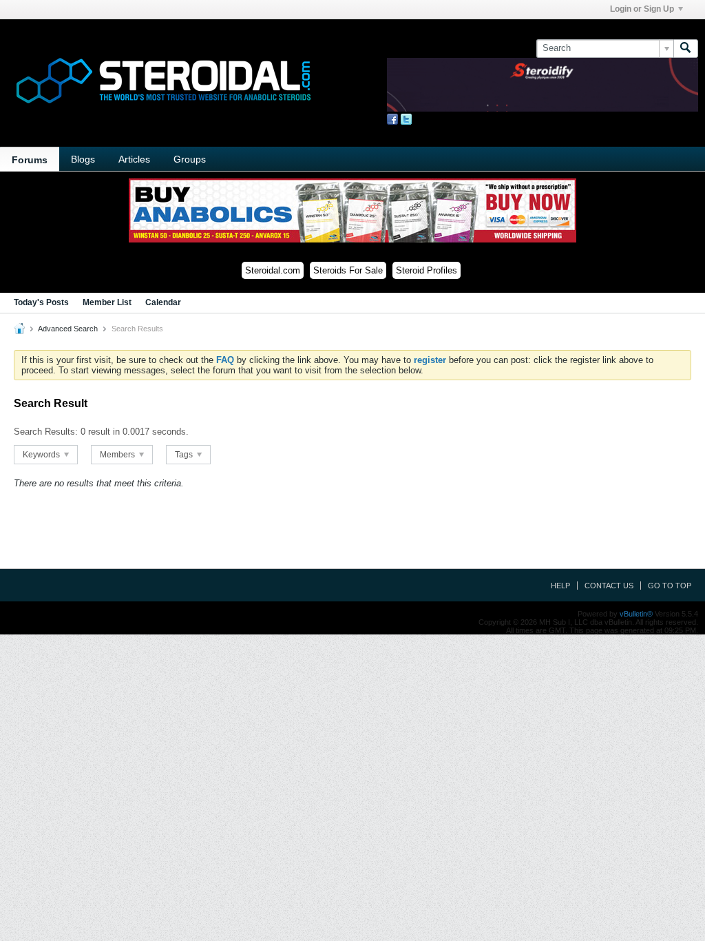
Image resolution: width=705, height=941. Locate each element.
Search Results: (46, 431)
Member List (107, 302)
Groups (189, 159)
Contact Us (609, 585)
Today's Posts (41, 302)
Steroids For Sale (348, 270)
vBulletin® (636, 614)
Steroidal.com (272, 270)
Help (560, 585)
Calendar (163, 302)
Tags (185, 454)
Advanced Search (68, 328)
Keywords (42, 454)
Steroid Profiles (426, 270)
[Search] (685, 48)
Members (118, 454)
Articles (134, 159)
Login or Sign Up (642, 9)
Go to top (669, 585)
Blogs (83, 159)
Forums (30, 159)
